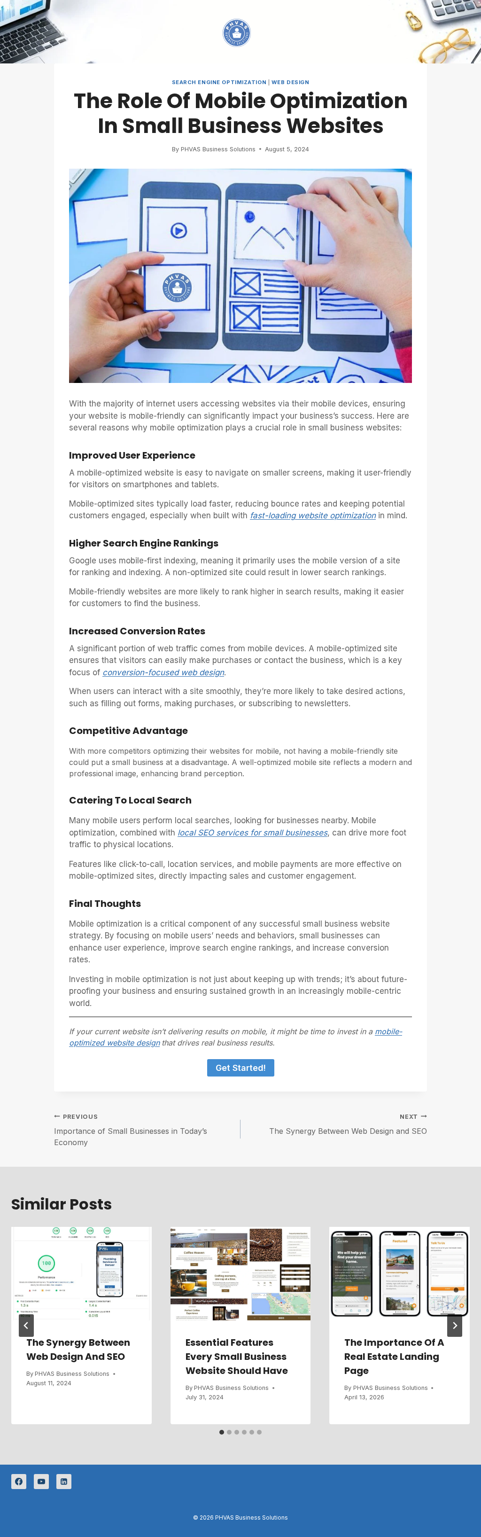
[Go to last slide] (26, 1325)
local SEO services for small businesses (252, 832)
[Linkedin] (63, 1481)
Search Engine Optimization (219, 82)
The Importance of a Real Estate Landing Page (394, 1356)
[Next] (454, 1325)
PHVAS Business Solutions (218, 149)
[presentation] (81, 1273)
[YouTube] (41, 1481)
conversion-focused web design (163, 672)
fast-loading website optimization (313, 515)
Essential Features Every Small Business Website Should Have (237, 1356)
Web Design (291, 82)
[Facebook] (18, 1481)
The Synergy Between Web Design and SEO (348, 1124)
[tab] (221, 1432)
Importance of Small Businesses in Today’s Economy (130, 1130)
